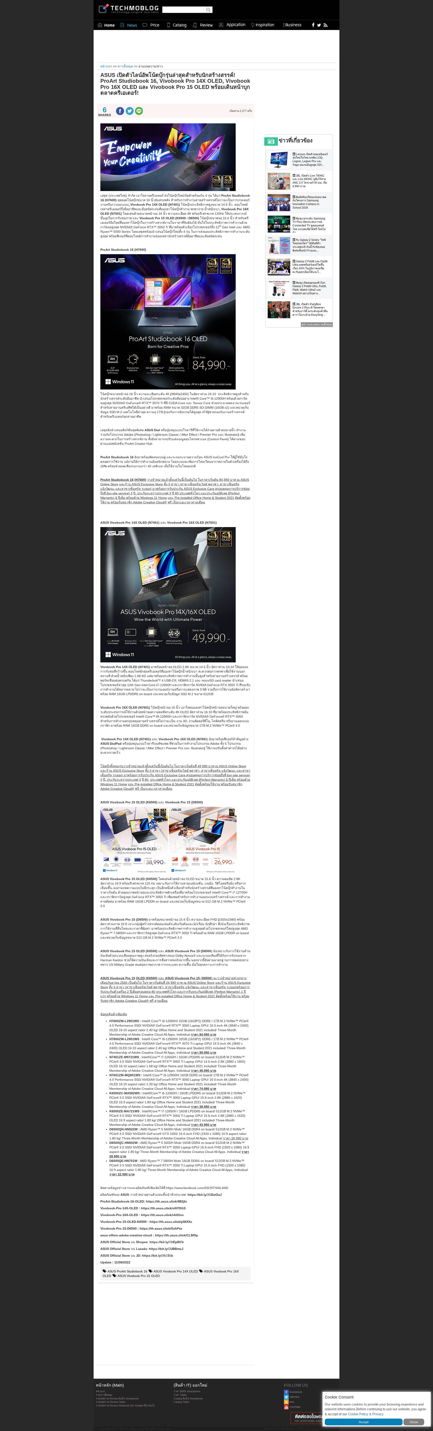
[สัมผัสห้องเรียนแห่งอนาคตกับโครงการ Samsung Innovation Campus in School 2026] (280, 202)
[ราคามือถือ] (151, 25)
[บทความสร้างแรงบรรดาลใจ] (264, 24)
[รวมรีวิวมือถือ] (202, 25)
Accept (364, 1422)
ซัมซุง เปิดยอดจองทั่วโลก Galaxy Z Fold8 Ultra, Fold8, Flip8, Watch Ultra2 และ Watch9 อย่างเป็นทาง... (310, 288)
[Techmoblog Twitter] (319, 25)
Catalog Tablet (181, 1402)
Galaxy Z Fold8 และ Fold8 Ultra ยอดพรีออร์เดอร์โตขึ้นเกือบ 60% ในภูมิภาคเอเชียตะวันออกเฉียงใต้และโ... (310, 267)
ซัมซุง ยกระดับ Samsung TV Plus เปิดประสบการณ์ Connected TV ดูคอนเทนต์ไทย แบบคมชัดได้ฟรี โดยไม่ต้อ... (309, 225)
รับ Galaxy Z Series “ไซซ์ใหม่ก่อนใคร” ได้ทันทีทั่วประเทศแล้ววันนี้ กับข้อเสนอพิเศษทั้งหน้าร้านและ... (309, 245)
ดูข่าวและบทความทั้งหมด (317, 324)
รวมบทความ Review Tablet (110, 1402)
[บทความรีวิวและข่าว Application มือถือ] (231, 25)
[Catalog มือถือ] (177, 25)
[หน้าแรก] (106, 25)
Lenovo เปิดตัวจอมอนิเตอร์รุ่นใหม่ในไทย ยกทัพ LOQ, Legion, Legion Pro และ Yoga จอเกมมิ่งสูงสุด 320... (310, 159)
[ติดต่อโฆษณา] (310, 1418)
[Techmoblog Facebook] (313, 25)
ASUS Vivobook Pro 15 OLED (138, 1276)
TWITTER (294, 1397)
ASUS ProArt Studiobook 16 (127, 1271)
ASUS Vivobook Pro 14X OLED (175, 1271)
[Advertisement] (216, 46)
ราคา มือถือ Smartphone (187, 1391)
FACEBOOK (295, 1392)
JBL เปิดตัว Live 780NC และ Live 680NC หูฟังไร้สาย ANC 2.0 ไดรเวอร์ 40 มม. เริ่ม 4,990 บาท (310, 181)
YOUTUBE (294, 1407)
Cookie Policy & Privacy (366, 1414)
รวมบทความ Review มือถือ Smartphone (117, 1398)
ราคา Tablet (180, 1395)
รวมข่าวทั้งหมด (104, 1395)
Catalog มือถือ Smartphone (188, 1398)
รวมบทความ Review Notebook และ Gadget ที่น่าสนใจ (125, 1405)
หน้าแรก (100, 1391)
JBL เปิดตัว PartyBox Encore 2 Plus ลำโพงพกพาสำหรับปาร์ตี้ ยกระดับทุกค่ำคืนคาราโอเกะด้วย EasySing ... (310, 309)
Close (414, 1422)
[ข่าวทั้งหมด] (128, 25)
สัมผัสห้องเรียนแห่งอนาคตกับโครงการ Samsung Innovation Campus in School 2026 (309, 202)
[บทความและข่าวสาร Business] (294, 24)
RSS (291, 1402)
